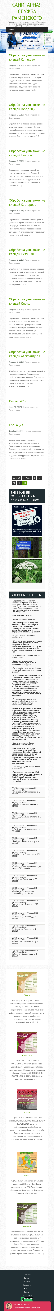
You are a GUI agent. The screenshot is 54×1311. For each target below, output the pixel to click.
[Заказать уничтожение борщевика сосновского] (27, 582)
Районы (27, 1175)
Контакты (27, 1226)
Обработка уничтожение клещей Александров (27, 354)
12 (19, 483)
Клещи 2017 (18, 401)
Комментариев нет (32, 65)
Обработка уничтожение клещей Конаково (27, 57)
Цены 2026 (27, 1055)
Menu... (12, 29)
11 (14, 483)
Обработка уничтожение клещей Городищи (27, 106)
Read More (27, 1028)
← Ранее (27, 478)
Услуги (27, 995)
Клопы (27, 1112)
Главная (27, 1274)
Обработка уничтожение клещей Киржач (27, 301)
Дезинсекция (14, 68)
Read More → (14, 96)
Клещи (27, 1278)
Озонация (16, 425)
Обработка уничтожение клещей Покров (27, 153)
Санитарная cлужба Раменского (27, 11)
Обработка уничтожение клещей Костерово (27, 202)
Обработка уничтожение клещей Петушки (27, 252)
